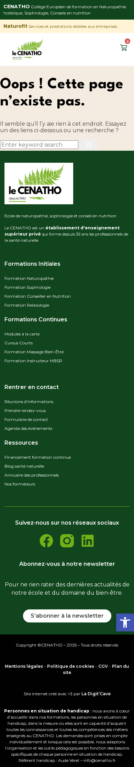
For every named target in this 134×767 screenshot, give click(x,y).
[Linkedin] (87, 541)
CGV (103, 666)
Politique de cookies (70, 666)
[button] (125, 622)
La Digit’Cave (96, 693)
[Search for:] (40, 144)
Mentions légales (24, 666)
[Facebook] (46, 541)
